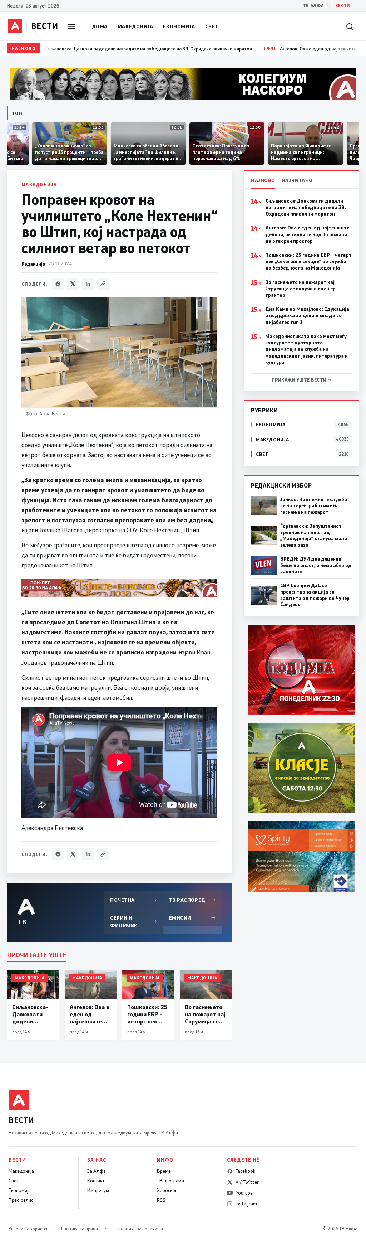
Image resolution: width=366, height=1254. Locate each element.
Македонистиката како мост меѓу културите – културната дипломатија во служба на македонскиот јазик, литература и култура (306, 349)
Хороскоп (167, 1190)
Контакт (95, 1180)
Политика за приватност (84, 1228)
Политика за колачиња (140, 1228)
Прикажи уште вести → (302, 380)
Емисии (192, 917)
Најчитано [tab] (297, 180)
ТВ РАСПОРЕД (192, 899)
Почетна (133, 899)
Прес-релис (21, 1200)
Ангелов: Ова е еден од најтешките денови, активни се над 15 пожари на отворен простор (307, 234)
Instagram (246, 1203)
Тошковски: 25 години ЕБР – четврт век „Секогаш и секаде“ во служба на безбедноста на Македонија (309, 261)
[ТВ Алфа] (15, 26)
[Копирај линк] (103, 284)
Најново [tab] (263, 180)
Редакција (33, 264)
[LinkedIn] (88, 284)
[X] (73, 284)
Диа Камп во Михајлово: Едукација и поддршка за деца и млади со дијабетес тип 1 (307, 315)
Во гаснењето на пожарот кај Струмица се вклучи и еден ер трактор (300, 288)
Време (164, 1171)
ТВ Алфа (313, 5)
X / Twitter (247, 1182)
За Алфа (96, 1171)
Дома (100, 26)
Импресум (98, 1190)
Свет (211, 26)
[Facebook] (58, 284)
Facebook (245, 1171)
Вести (342, 5)
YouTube (244, 1193)
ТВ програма (170, 1180)
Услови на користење (30, 1228)
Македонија (135, 26)
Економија (179, 26)
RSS (161, 1200)
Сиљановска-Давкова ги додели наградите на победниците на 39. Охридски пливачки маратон (306, 207)
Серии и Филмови (133, 921)
